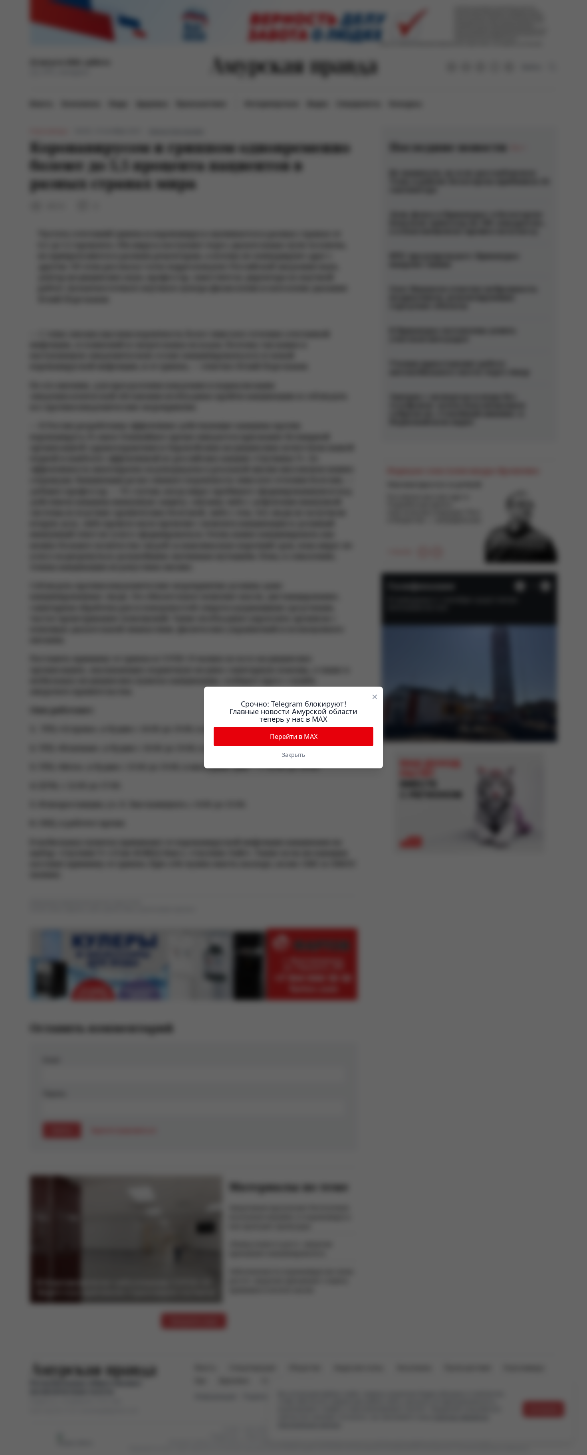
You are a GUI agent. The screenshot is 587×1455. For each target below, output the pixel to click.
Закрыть (293, 754)
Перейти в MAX (293, 736)
